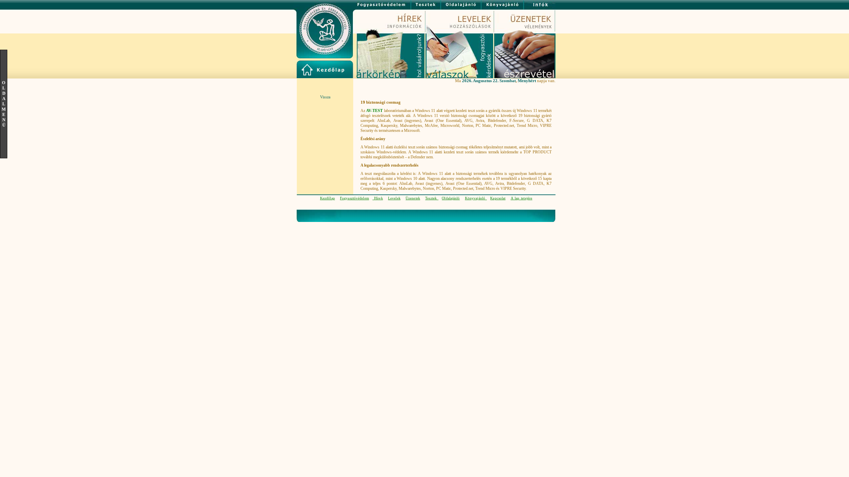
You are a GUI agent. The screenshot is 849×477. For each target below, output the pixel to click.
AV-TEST (374, 110)
